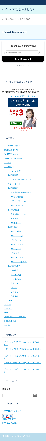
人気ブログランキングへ (12, 411)
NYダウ (14, 288)
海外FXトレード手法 (13, 159)
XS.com (7, 163)
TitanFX (7, 305)
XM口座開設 (13, 175)
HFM (6, 313)
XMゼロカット (17, 240)
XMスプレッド (17, 244)
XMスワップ (16, 249)
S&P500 (14, 296)
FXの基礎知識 (10, 321)
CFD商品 (15, 270)
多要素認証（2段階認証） (22, 192)
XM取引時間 (16, 231)
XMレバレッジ (17, 236)
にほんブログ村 (9, 419)
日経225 (14, 283)
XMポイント (16, 223)
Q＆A (10, 300)
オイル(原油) (16, 279)
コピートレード (14, 184)
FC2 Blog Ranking (10, 423)
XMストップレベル (19, 262)
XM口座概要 (13, 188)
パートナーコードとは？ (21, 179)
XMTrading (9, 167)
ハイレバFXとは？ (12, 146)
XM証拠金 (15, 253)
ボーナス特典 (13, 210)
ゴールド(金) (16, 275)
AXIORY (8, 309)
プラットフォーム (18, 201)
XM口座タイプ (17, 205)
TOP (16, 19)
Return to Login (23, 66)
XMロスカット (17, 257)
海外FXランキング (12, 154)
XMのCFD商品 (14, 266)
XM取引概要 (13, 227)
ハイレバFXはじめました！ (18, 9)
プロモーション (14, 171)
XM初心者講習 (17, 197)
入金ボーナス (16, 218)
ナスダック (15, 292)
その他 (7, 325)
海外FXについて (11, 150)
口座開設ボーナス (18, 214)
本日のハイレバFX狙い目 (15, 317)
